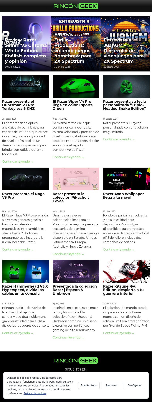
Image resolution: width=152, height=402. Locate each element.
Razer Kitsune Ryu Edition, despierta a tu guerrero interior (123, 290)
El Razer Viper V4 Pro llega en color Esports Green (72, 105)
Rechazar (112, 385)
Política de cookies (35, 393)
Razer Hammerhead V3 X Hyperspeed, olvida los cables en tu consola (25, 290)
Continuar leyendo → (18, 161)
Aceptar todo (89, 385)
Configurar (134, 385)
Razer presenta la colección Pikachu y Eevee (71, 197)
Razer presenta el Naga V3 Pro (23, 196)
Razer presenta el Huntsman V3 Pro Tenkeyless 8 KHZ (18, 105)
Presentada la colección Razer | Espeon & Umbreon (75, 290)
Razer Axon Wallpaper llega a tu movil (123, 196)
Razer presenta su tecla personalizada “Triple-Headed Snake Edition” (124, 105)
